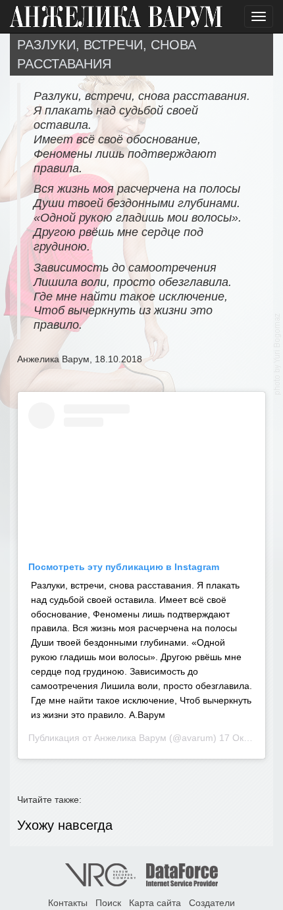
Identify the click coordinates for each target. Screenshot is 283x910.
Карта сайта (155, 903)
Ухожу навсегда (65, 825)
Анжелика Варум (130, 737)
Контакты (68, 903)
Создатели (212, 903)
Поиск (108, 903)
